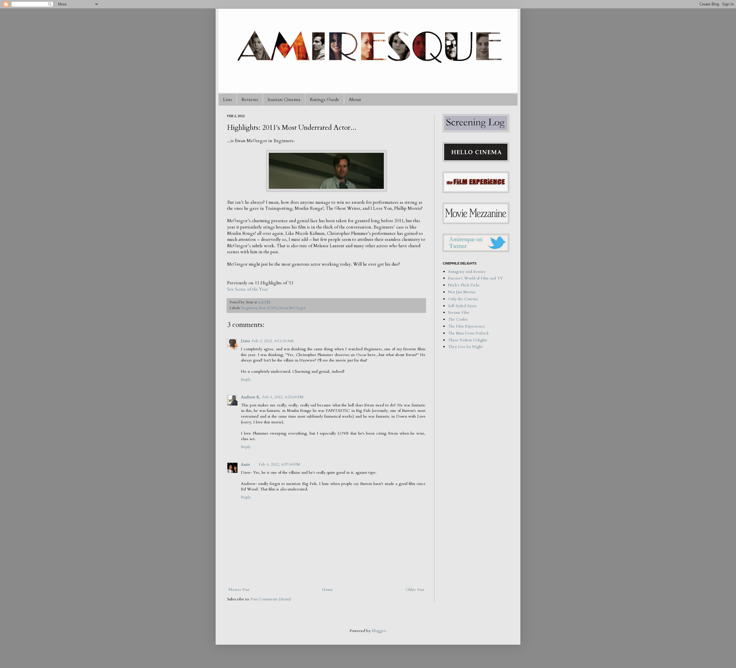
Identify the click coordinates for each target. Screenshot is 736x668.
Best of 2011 (268, 308)
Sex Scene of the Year (247, 289)
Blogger (379, 630)
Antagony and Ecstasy (467, 271)
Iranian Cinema (284, 99)
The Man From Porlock (468, 333)
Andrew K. (250, 397)
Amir (245, 464)
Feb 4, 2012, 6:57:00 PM (279, 464)
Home (327, 589)
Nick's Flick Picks (464, 285)
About (355, 99)
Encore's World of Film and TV (475, 278)
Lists (227, 99)
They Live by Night (465, 346)
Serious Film (458, 312)
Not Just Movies (462, 292)
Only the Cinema (463, 299)
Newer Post (239, 589)
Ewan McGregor (292, 308)
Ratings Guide (324, 99)
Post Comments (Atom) (271, 599)
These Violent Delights (467, 340)
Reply (246, 379)
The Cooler (458, 319)
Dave (245, 341)
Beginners (249, 308)
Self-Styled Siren (462, 306)
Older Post (415, 589)
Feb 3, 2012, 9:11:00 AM (273, 341)
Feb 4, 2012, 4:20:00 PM (283, 397)
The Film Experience (466, 326)
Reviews (249, 99)
